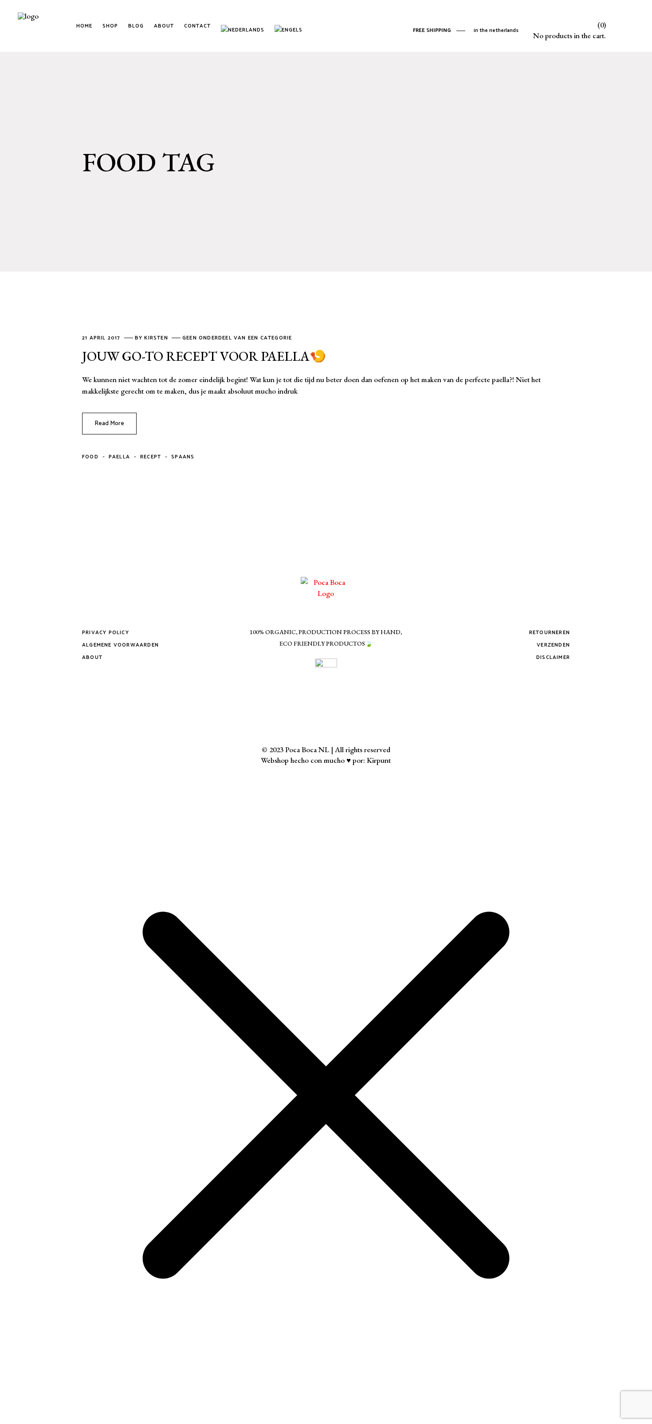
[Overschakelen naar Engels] (290, 26)
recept (150, 457)
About (92, 657)
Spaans (182, 457)
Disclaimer (553, 657)
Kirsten (157, 338)
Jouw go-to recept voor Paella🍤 (204, 356)
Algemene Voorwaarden (120, 645)
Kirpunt (379, 760)
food (90, 457)
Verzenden (553, 645)
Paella (119, 457)
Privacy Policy (105, 632)
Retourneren (549, 632)
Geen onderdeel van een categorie (237, 338)
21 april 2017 (102, 338)
